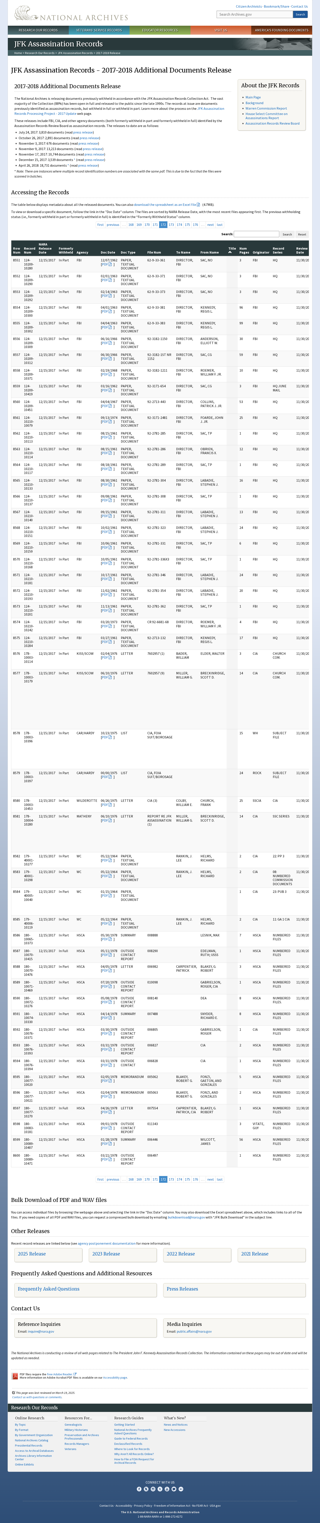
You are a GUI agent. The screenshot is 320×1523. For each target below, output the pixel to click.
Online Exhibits (24, 1464)
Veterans (70, 1449)
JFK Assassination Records (75, 53)
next (210, 224)
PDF (105, 264)
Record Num (29, 250)
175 (187, 224)
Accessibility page (115, 1377)
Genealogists (73, 1425)
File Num (154, 252)
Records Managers (77, 1444)
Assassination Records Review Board (273, 123)
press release (83, 132)
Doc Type (128, 252)
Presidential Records (28, 1445)
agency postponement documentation (107, 1243)
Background (254, 103)
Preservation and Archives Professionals (82, 1436)
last (220, 224)
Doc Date (108, 252)
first (100, 224)
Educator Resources (160, 30)
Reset (302, 234)
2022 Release (181, 1254)
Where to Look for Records (132, 1449)
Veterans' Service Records (99, 30)
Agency (82, 252)
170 (147, 224)
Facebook (139, 1489)
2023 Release (106, 1254)
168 (131, 224)
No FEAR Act (200, 1506)
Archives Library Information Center (33, 1457)
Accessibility (124, 1506)
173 (171, 224)
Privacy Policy (143, 1506)
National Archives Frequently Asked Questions (133, 1431)
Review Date (302, 250)
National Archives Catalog (31, 1440)
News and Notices (176, 1425)
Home (18, 53)
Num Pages (244, 250)
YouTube (167, 1489)
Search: (227, 234)
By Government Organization (34, 1435)
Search (300, 14)
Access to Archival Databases (34, 1451)
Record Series (278, 250)
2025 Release (32, 1254)
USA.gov (215, 1506)
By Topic (20, 1425)
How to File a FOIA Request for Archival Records (134, 1461)
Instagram (153, 1489)
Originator (261, 252)
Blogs (174, 1489)
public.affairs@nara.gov (194, 1331)
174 (179, 224)
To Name (183, 252)
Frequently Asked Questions (48, 1289)
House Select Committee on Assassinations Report (267, 116)
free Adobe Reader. (60, 1374)
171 (155, 224)
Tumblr (160, 1489)
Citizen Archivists (249, 6)
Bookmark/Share (276, 6)
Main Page (253, 97)
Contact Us (299, 6)
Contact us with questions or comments (37, 1397)
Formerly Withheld (66, 250)
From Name (209, 252)
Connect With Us (160, 1482)
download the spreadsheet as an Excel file (165, 204)
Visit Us (221, 30)
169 (139, 224)
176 (195, 224)
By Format (21, 1430)
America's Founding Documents (281, 30)
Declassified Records (128, 1444)
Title (232, 248)
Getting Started (124, 1425)
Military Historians (76, 1430)
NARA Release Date (45, 248)
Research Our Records (38, 30)
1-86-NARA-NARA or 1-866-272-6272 (160, 1516)
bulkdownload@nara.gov (186, 1217)
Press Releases (182, 1289)
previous (113, 224)
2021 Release (254, 1254)
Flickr (181, 1489)
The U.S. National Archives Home (71, 12)
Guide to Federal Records (131, 1438)
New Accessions (174, 1430)
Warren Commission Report (266, 108)
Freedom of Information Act (172, 1506)
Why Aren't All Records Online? (134, 1454)
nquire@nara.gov (41, 1331)
